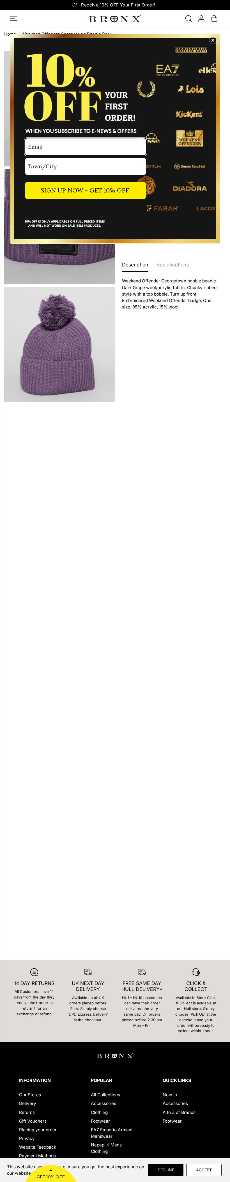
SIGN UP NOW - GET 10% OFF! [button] (86, 190)
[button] (213, 40)
